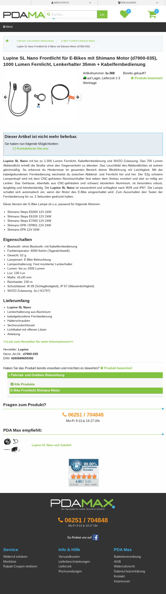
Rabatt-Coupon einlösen (20, 566)
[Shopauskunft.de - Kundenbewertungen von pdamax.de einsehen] (84, 472)
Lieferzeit (65, 566)
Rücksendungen (70, 571)
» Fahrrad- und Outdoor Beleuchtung (36, 375)
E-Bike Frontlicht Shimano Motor (35, 390)
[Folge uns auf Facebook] (83, 537)
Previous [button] (5, 97)
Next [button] (78, 97)
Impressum (122, 581)
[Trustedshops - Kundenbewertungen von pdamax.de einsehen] (68, 472)
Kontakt (119, 576)
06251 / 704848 (86, 415)
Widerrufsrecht (124, 566)
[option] (41, 97)
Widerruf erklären (15, 556)
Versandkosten (69, 556)
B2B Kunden (128, 2)
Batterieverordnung (127, 556)
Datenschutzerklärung (129, 571)
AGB (117, 561)
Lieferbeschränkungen (74, 561)
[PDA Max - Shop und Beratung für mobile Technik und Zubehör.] (7, 41)
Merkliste (9, 561)
